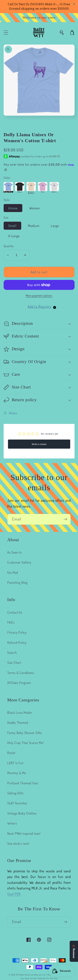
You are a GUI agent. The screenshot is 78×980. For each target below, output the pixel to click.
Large (55, 225)
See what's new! (18, 843)
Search (12, 652)
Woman (34, 208)
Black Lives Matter (19, 712)
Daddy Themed (17, 722)
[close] (74, 4)
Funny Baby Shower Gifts (24, 732)
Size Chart (14, 662)
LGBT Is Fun (15, 763)
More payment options (39, 295)
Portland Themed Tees (22, 783)
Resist (11, 753)
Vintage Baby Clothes (22, 813)
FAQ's (11, 622)
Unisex (13, 208)
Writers (12, 823)
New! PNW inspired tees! (24, 833)
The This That (52, 978)
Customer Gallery (19, 562)
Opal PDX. (14, 894)
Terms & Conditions (20, 672)
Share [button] (13, 413)
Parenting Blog (17, 582)
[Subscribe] (65, 519)
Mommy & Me (16, 773)
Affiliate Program (19, 682)
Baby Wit (38, 974)
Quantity (9, 246)
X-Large (14, 236)
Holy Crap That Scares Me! (25, 743)
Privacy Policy (17, 632)
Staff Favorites (17, 803)
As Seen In (14, 552)
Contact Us (14, 612)
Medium (33, 225)
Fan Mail (12, 572)
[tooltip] (54, 307)
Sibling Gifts (15, 793)
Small (12, 225)
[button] (6, 32)
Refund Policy (17, 642)
